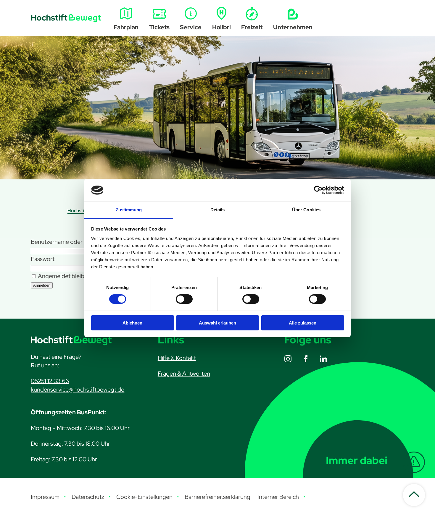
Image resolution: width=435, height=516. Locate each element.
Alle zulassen (302, 322)
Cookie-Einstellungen (144, 497)
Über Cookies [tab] (306, 209)
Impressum (45, 497)
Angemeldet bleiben (64, 276)
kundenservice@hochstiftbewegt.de (77, 389)
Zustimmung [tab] (129, 209)
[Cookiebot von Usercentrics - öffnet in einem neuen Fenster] (318, 190)
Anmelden (41, 285)
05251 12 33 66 (50, 381)
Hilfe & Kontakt (177, 358)
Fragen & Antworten (184, 373)
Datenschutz (88, 497)
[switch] (184, 299)
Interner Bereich (278, 497)
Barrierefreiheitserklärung (217, 497)
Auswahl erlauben (217, 322)
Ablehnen (132, 322)
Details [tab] (217, 209)
